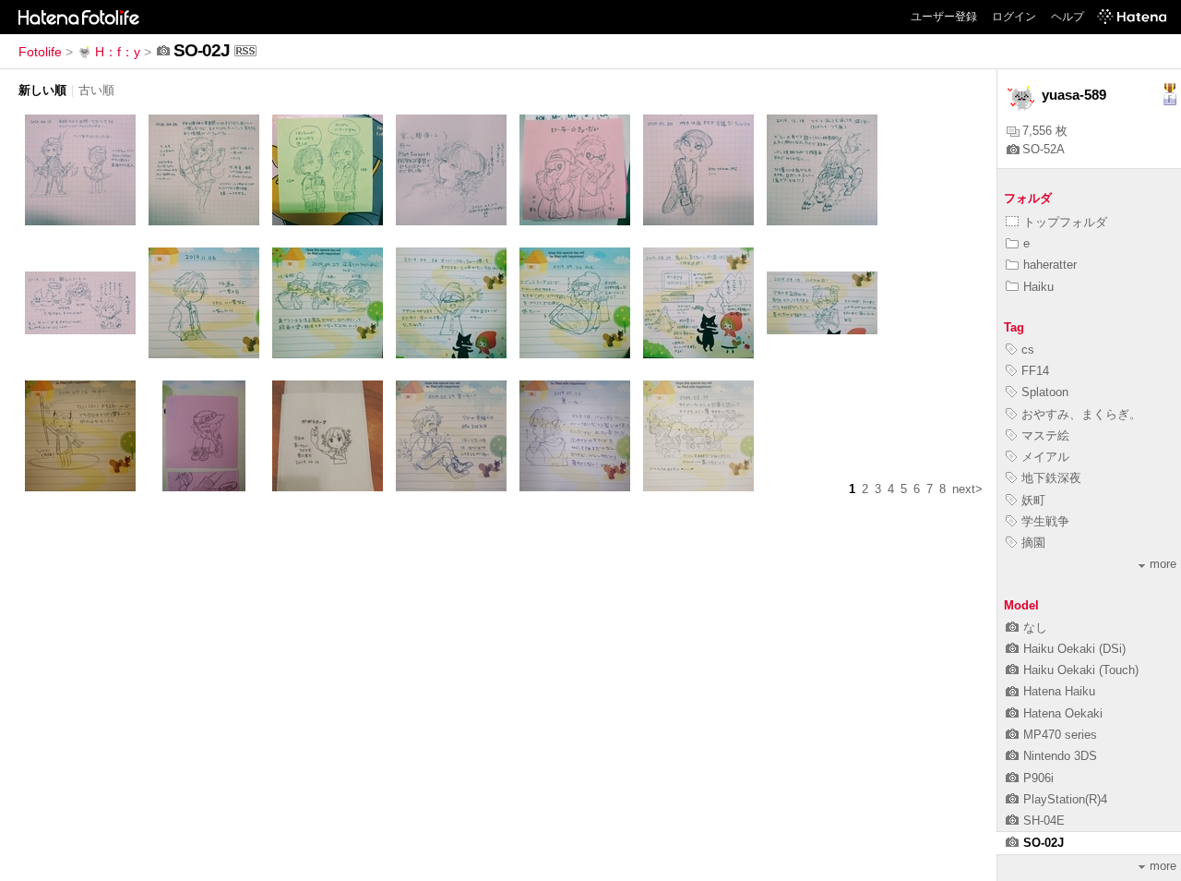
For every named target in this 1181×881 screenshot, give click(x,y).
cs (1027, 349)
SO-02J (1043, 843)
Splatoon (1044, 392)
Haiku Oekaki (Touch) (1081, 670)
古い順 (96, 90)
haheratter (1050, 265)
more (1163, 564)
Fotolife (40, 51)
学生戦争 (1045, 521)
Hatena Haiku (1059, 691)
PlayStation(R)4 (1065, 799)
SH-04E (1044, 820)
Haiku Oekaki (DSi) (1074, 649)
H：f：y (117, 51)
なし (1035, 627)
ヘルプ (1067, 16)
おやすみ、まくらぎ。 (1081, 414)
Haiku (1038, 287)
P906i (1038, 778)
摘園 (1033, 542)
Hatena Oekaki (1063, 713)
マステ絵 (1045, 435)
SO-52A (1043, 149)
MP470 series (1060, 735)
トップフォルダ (1065, 222)
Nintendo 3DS (1060, 756)
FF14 (1035, 371)
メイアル (1045, 457)
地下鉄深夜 (1051, 478)
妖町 (1033, 500)
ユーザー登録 (944, 16)
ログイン (1014, 16)
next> (967, 489)
